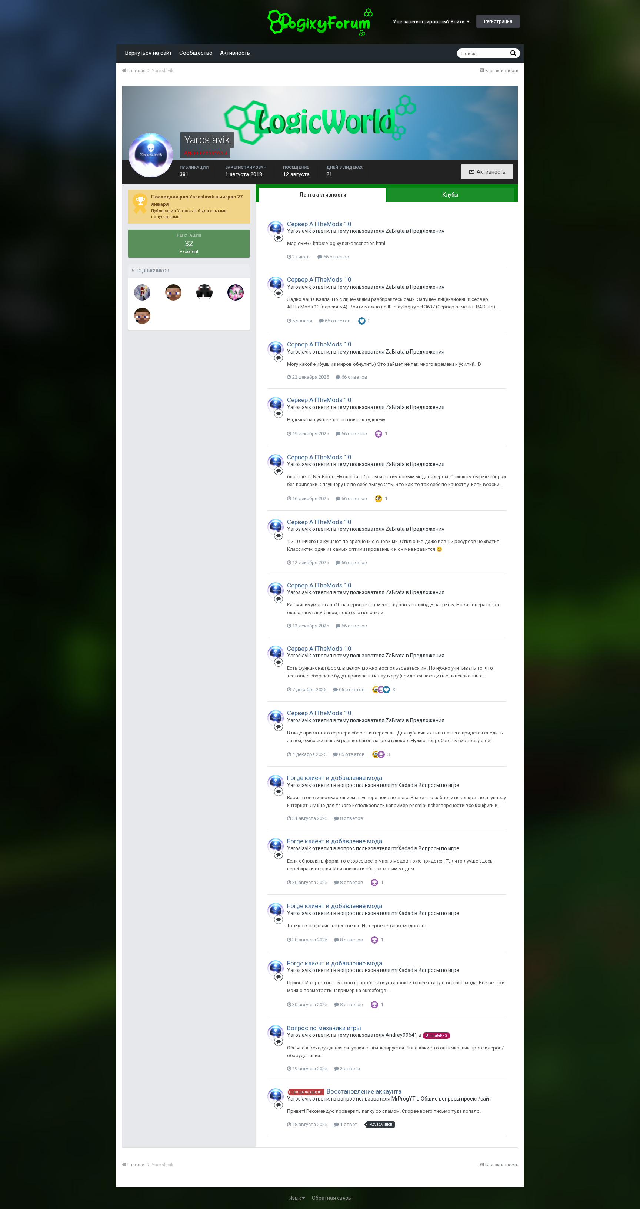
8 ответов (351, 818)
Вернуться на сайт (148, 53)
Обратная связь (331, 1198)
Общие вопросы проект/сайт (456, 1099)
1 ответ (348, 1124)
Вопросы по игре (439, 785)
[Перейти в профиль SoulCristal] (142, 292)
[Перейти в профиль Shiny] (235, 292)
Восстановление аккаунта (364, 1091)
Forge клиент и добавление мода (334, 777)
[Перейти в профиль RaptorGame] (204, 292)
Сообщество (196, 53)
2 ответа (349, 1068)
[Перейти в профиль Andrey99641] (142, 316)
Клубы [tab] (450, 195)
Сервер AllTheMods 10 (319, 224)
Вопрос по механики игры (324, 1028)
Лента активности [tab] (322, 195)
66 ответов (335, 256)
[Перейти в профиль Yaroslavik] (275, 229)
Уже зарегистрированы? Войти (430, 21)
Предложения (427, 231)
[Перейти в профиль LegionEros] (173, 292)
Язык (295, 1198)
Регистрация (498, 21)
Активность (235, 53)
